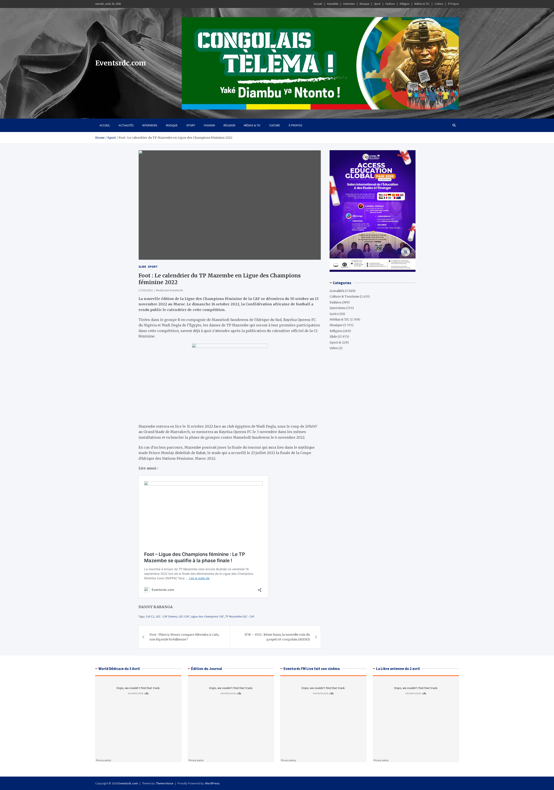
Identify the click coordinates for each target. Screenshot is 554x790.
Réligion (404, 4)
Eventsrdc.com (120, 63)
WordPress (212, 783)
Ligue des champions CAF (207, 616)
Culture (439, 4)
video (334, 348)
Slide (142, 267)
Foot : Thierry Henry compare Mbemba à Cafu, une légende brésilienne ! (184, 637)
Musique (364, 4)
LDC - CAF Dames (166, 616)
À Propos (453, 4)
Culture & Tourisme (344, 296)
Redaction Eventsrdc (169, 290)
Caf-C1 (150, 616)
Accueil (318, 4)
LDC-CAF (184, 616)
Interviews (349, 4)
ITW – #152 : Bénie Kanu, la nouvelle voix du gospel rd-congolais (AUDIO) (277, 637)
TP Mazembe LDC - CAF (239, 616)
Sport (377, 4)
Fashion (390, 4)
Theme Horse (164, 783)
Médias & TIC (422, 4)
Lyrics (334, 314)
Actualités (332, 4)
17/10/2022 (145, 290)
